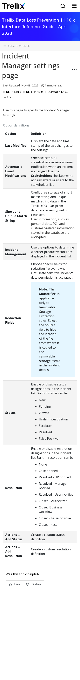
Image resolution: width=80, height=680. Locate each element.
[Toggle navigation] (74, 6)
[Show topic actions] (74, 70)
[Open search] (62, 6)
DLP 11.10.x (13, 92)
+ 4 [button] (6, 97)
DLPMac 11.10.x (58, 92)
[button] (40, 46)
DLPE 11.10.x (34, 92)
